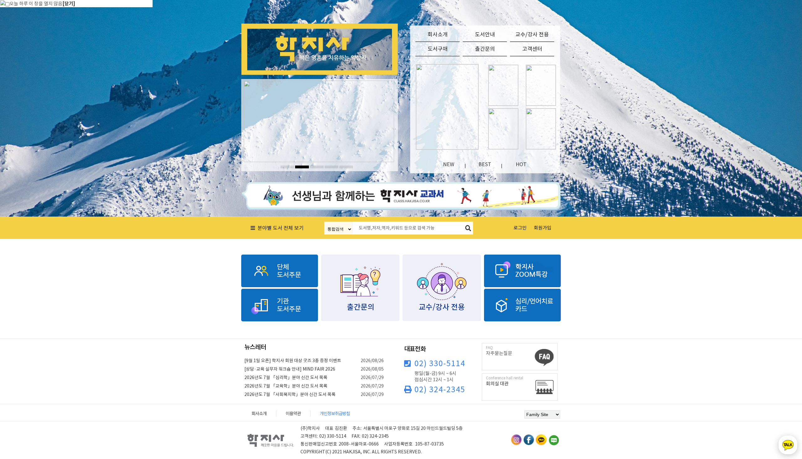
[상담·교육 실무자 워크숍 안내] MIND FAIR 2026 (289, 369)
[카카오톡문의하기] (788, 444)
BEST (484, 164)
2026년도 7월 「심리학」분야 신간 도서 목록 (285, 377)
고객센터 (532, 48)
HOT (521, 164)
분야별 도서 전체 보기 (279, 228)
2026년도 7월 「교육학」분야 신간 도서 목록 (285, 386)
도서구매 (438, 48)
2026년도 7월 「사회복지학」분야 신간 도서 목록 (290, 394)
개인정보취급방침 (335, 413)
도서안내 (485, 34)
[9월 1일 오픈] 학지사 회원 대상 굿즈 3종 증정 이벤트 (292, 360)
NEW (448, 164)
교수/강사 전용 (532, 34)
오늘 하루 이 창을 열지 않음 (35, 4)
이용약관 (293, 413)
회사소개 (438, 34)
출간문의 (485, 48)
